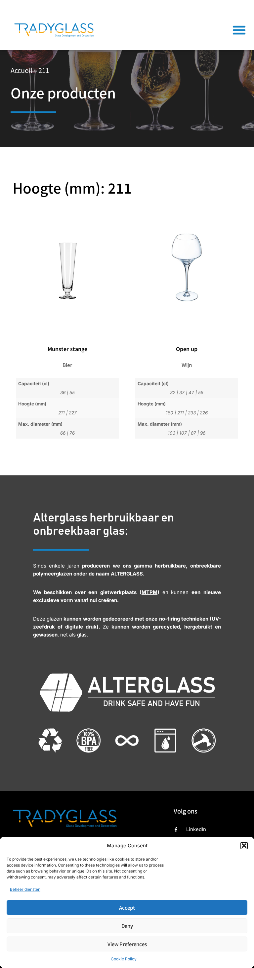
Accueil (21, 70)
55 (72, 392)
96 (202, 433)
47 (191, 392)
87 (193, 433)
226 (204, 412)
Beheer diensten (25, 889)
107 (183, 433)
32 (172, 392)
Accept (127, 907)
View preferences (127, 943)
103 (171, 433)
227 (73, 412)
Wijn (187, 364)
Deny (127, 925)
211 (61, 412)
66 (62, 433)
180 (169, 412)
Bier (67, 364)
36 (62, 392)
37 (182, 392)
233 (192, 412)
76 (72, 433)
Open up (186, 349)
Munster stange (67, 349)
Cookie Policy (124, 958)
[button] (244, 845)
